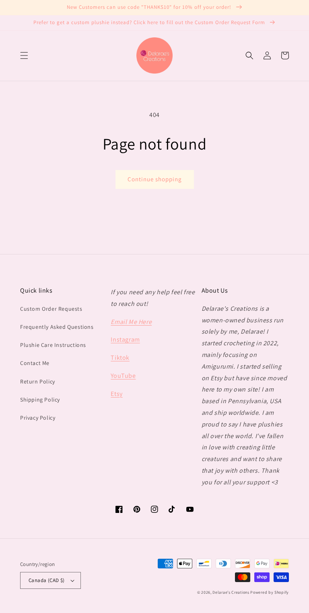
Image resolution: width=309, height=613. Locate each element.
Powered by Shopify (269, 592)
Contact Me (34, 363)
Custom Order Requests (51, 308)
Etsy (116, 394)
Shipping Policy (40, 399)
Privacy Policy (37, 417)
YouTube (123, 375)
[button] (24, 55)
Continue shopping (155, 179)
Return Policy (37, 381)
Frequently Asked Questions (57, 326)
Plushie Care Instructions (53, 345)
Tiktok (120, 357)
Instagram (125, 339)
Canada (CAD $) (47, 580)
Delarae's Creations (230, 592)
